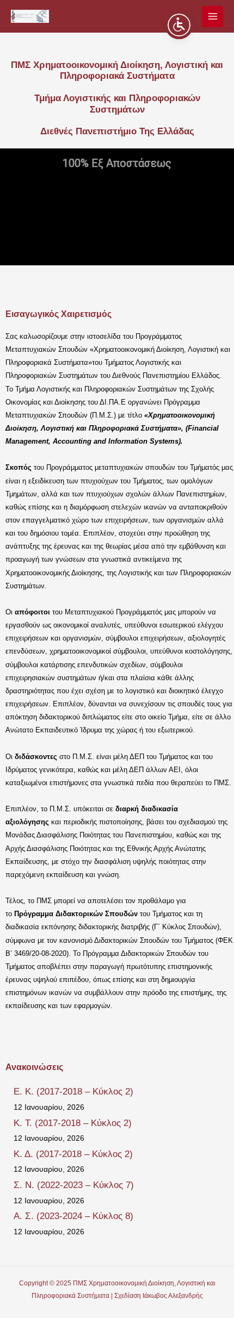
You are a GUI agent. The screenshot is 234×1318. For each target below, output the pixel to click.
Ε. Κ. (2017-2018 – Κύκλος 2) (73, 1091)
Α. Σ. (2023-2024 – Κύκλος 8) (73, 1216)
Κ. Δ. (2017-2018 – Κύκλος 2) (73, 1154)
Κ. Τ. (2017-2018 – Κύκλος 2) (73, 1123)
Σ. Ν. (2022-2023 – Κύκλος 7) (74, 1185)
